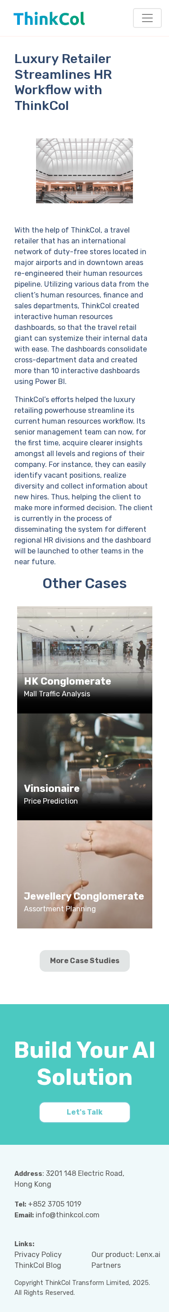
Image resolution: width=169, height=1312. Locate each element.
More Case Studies (84, 960)
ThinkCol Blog (37, 1265)
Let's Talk (85, 1112)
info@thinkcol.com (68, 1215)
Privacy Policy (38, 1254)
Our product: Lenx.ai (125, 1254)
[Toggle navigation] (147, 18)
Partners (106, 1265)
